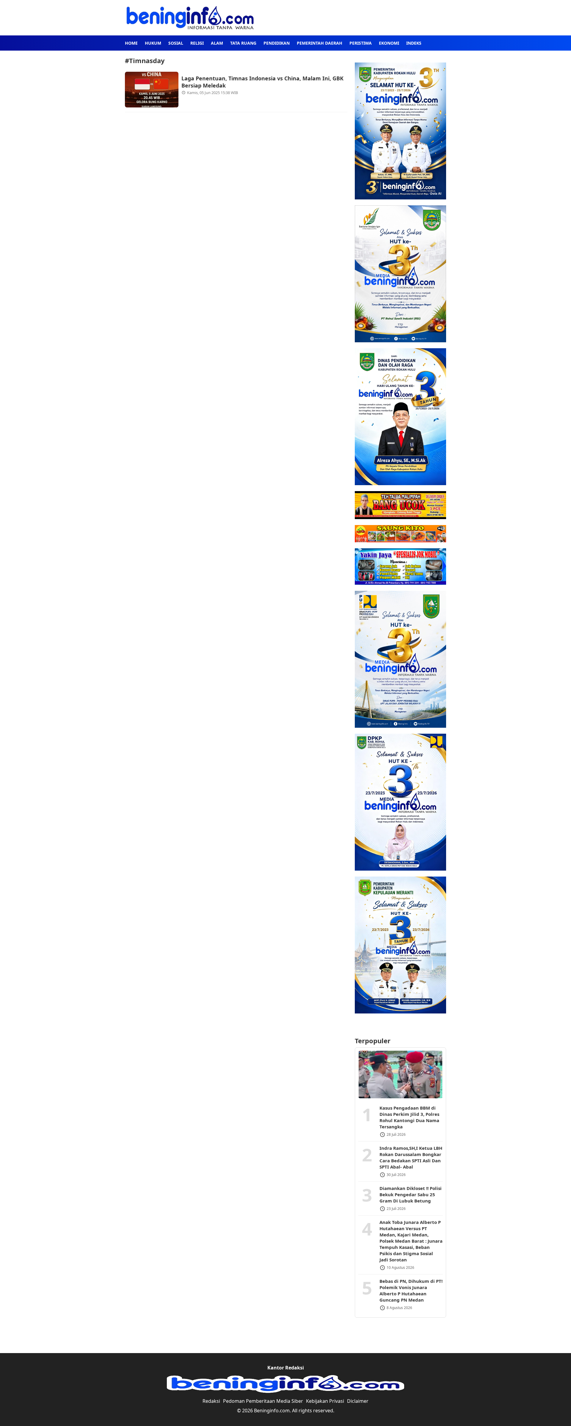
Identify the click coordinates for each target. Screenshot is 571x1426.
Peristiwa (360, 43)
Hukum (153, 43)
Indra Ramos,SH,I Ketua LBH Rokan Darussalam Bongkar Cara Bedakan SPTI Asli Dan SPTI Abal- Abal (410, 1157)
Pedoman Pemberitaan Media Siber (263, 1401)
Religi (197, 43)
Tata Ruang (243, 43)
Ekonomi (389, 43)
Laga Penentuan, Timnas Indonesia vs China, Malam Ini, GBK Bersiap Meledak (262, 82)
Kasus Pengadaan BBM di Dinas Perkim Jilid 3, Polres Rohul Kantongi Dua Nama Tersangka (409, 1117)
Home (131, 43)
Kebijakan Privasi (325, 1401)
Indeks (413, 43)
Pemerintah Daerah (319, 43)
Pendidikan (276, 43)
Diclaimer (357, 1401)
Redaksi (211, 1401)
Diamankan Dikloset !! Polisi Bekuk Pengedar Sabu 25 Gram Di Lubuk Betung (410, 1195)
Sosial (175, 43)
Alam (217, 43)
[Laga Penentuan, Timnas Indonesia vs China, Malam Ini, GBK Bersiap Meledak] (151, 89)
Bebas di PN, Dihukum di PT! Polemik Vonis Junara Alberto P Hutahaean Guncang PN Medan (411, 1290)
